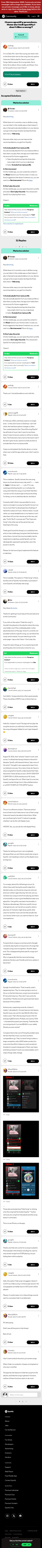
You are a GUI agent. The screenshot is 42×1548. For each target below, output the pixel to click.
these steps (26, 9)
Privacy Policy (8, 1534)
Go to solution (22, 37)
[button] (38, 46)
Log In (34, 16)
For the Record (10, 1430)
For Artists (8, 1440)
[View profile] (5, 46)
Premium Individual (11, 1490)
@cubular (13, 608)
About (7, 1421)
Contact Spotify (10, 1480)
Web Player (9, 1471)
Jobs (6, 1425)
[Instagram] (7, 1515)
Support (8, 1467)
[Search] (28, 16)
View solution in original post (13, 223)
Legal (6, 1531)
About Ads (7, 1537)
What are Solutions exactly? (19, 212)
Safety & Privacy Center (15, 1531)
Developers (9, 1444)
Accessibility (15, 1537)
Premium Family (10, 1499)
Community (11, 16)
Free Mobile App (11, 1476)
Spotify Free (9, 1507)
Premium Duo (10, 1494)
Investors (8, 1453)
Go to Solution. (15, 74)
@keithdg (9, 116)
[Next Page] (26, 247)
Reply (33, 84)
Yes (24, 1545)
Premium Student (11, 1503)
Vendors (8, 1457)
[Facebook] (20, 1515)
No (17, 1545)
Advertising (9, 1448)
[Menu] (38, 16)
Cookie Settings (17, 1534)
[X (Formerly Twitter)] (13, 1515)
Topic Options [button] (20, 91)
